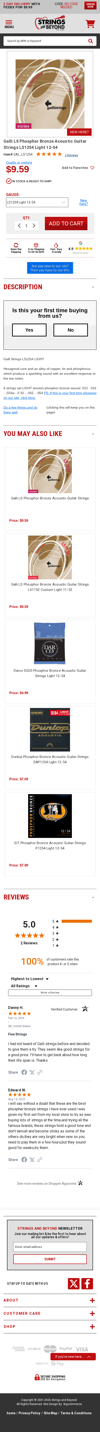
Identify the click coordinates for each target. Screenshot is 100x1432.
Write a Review (50, 992)
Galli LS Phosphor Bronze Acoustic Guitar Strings (50, 498)
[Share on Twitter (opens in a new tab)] (32, 1072)
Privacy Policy (29, 1413)
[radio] (72, 921)
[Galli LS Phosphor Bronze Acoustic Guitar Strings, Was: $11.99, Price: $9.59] (50, 471)
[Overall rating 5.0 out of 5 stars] (49, 155)
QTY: (26, 218)
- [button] (93, 287)
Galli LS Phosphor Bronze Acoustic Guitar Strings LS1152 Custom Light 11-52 (50, 587)
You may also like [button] (48, 434)
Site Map (50, 1413)
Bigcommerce (72, 1404)
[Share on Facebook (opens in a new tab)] (24, 1073)
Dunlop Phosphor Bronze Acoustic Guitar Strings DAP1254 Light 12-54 (50, 759)
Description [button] (48, 287)
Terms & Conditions (76, 1413)
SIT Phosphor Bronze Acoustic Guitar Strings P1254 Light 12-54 (50, 845)
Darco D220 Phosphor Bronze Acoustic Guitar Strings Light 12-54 (50, 673)
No (71, 330)
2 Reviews (71, 155)
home (11, 1413)
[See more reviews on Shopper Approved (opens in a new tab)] (39, 1073)
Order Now (90, 5)
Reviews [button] (48, 897)
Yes (29, 330)
